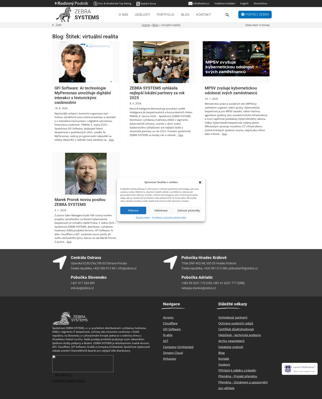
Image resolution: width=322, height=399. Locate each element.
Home (146, 25)
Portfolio (165, 15)
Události (142, 15)
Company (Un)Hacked (178, 347)
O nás (123, 15)
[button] (200, 182)
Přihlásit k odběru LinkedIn (237, 370)
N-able (167, 335)
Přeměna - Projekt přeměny (237, 376)
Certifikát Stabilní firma (68, 381)
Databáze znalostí (230, 347)
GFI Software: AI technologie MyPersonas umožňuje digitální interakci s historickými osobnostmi (83, 95)
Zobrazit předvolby (188, 210)
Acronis (168, 317)
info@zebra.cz (201, 3)
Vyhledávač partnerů (232, 317)
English (244, 3)
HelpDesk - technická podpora (239, 335)
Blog (185, 15)
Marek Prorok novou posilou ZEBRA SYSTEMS (80, 202)
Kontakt (203, 15)
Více (111, 139)
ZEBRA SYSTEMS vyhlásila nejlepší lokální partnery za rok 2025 (157, 93)
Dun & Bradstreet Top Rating (114, 3)
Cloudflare (170, 323)
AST (165, 341)
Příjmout (133, 210)
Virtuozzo (169, 359)
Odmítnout (161, 210)
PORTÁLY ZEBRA (257, 14)
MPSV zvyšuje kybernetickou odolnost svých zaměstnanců (231, 90)
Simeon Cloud (173, 353)
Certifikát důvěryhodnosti (236, 329)
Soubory (224, 364)
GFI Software (172, 329)
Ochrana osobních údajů (235, 323)
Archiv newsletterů (231, 341)
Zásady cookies (143, 217)
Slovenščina (260, 3)
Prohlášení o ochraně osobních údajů (169, 217)
